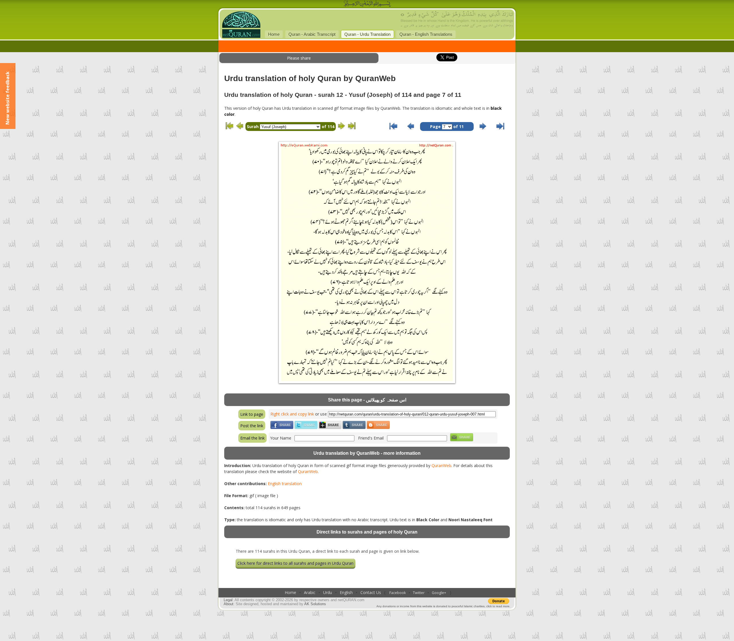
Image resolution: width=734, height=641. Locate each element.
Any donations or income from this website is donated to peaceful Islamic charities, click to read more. (443, 606)
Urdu (327, 592)
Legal (228, 600)
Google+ (439, 592)
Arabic (309, 592)
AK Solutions (315, 604)
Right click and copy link (292, 414)
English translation (285, 483)
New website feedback (7, 98)
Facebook (397, 592)
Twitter (419, 592)
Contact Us (370, 592)
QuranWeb (441, 465)
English (346, 592)
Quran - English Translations (425, 34)
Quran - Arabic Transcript (311, 34)
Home (274, 34)
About (228, 604)
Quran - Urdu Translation (367, 34)
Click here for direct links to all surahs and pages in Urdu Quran (295, 563)
